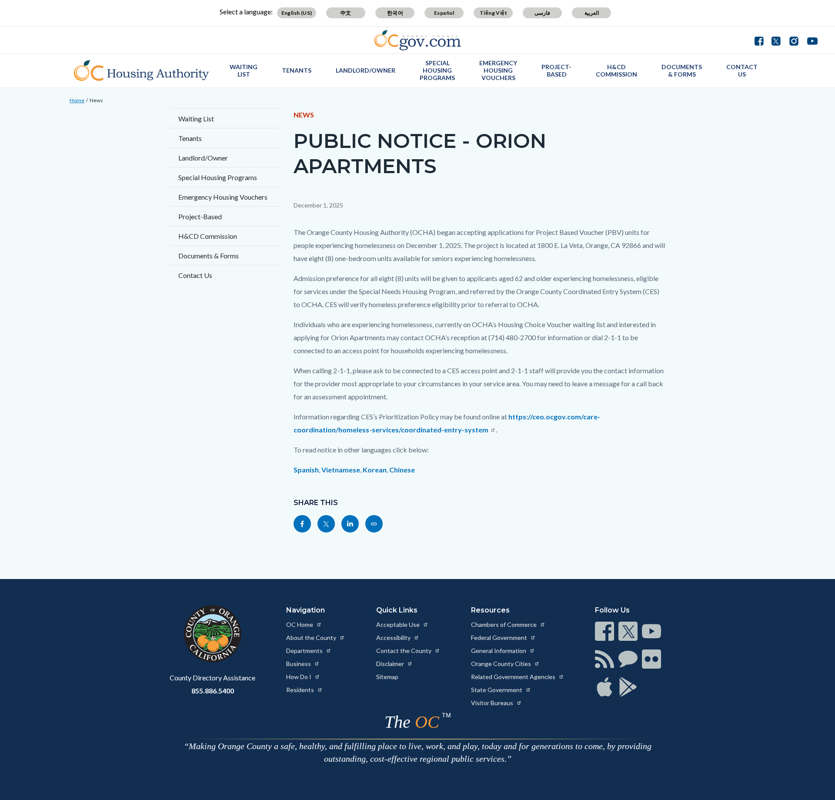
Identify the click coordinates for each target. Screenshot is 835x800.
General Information (499, 650)
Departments (305, 650)
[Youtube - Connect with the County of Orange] (810, 40)
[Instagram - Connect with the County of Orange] (794, 40)
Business (299, 663)
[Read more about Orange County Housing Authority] (141, 70)
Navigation (305, 610)
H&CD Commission (616, 70)
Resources (490, 610)
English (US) (296, 13)
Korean (375, 469)
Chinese (402, 469)
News (96, 100)
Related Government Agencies (514, 676)
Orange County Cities (501, 663)
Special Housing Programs (437, 70)
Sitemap (387, 676)
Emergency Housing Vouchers (498, 70)
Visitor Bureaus (492, 702)
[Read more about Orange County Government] (417, 40)
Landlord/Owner (365, 70)
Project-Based (556, 70)
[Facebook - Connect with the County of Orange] (761, 40)
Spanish (306, 469)
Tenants (296, 70)
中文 (346, 13)
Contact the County (404, 650)
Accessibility (394, 637)
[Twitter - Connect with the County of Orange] (776, 40)
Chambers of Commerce (504, 624)
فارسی (542, 13)
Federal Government (499, 637)
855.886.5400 (212, 690)
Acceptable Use (398, 624)
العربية (591, 13)
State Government (497, 689)
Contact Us (742, 70)
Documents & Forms (681, 70)
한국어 (395, 13)
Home (77, 100)
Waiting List (243, 70)
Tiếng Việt (493, 13)
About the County (311, 637)
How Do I (299, 676)
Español (444, 13)
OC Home (300, 624)
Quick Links (397, 610)
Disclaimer (390, 663)
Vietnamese (340, 469)
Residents (300, 689)
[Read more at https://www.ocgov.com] (212, 634)
